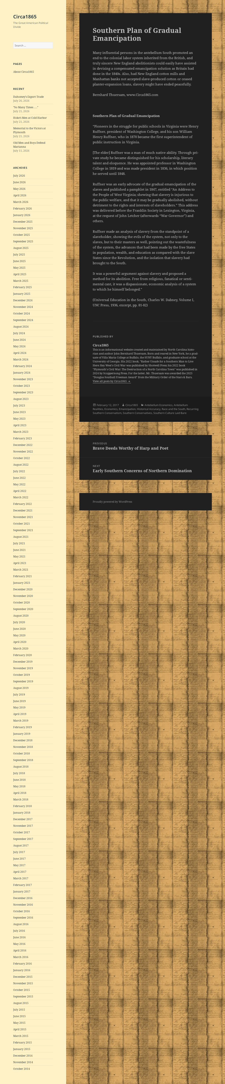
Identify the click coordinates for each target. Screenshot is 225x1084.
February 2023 (22, 438)
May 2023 (19, 418)
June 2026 (19, 182)
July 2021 (19, 543)
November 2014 (23, 1062)
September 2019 (23, 681)
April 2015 (19, 1029)
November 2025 (23, 228)
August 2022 (21, 465)
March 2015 (20, 1036)
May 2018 (19, 786)
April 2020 (19, 642)
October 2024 (21, 313)
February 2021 (22, 576)
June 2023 (19, 412)
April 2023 (19, 425)
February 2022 (22, 504)
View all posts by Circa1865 (110, 381)
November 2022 (23, 451)
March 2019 (20, 720)
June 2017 (19, 858)
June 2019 (19, 701)
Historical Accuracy (148, 409)
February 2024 (22, 366)
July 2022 (19, 471)
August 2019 (21, 688)
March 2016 (20, 957)
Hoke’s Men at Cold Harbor (30, 118)
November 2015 (23, 983)
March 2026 (20, 202)
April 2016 (19, 950)
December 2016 (23, 898)
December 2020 (23, 589)
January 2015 (21, 1049)
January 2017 (21, 891)
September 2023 (23, 392)
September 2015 (23, 996)
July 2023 (19, 405)
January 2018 (21, 812)
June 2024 (19, 340)
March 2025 (20, 281)
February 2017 (22, 885)
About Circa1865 (23, 72)
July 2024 (19, 333)
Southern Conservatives (137, 413)
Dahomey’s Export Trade (28, 97)
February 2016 (22, 963)
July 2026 (19, 175)
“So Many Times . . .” (25, 107)
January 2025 (21, 294)
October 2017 (21, 832)
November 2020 (23, 596)
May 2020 (19, 635)
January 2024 (21, 372)
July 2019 (19, 694)
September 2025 (23, 241)
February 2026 (22, 208)
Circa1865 (25, 16)
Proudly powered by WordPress (112, 502)
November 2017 (23, 826)
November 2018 (23, 747)
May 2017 (19, 865)
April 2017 (19, 872)
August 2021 (21, 537)
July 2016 (19, 931)
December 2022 (23, 445)
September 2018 (23, 760)
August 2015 (21, 1003)
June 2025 (19, 261)
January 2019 (21, 734)
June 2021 (19, 550)
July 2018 (19, 773)
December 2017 (23, 819)
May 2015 (19, 1023)
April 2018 (19, 793)
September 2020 (23, 609)
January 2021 (21, 583)
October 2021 (21, 523)
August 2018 (21, 766)
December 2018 (23, 740)
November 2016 (23, 905)
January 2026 (21, 215)
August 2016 (21, 924)
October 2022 (21, 458)
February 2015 (22, 1042)
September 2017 (23, 839)
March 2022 (20, 497)
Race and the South (173, 409)
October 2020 (21, 602)
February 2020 (22, 655)
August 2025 (21, 248)
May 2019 (19, 707)
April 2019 (19, 714)
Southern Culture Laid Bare (170, 413)
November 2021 (23, 517)
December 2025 (23, 222)
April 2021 (19, 563)
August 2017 (21, 845)
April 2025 (19, 274)
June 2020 (19, 629)
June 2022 (19, 478)
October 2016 (21, 911)
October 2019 (21, 675)
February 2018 (22, 806)
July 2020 (19, 622)
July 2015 (19, 1009)
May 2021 (19, 556)
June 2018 (19, 780)
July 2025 (19, 254)
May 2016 (19, 944)
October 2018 (21, 753)
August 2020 (21, 615)
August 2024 (21, 326)
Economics (111, 409)
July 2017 (19, 852)
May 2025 (19, 268)
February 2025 (22, 287)
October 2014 (21, 1069)
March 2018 (20, 799)
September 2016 (23, 917)
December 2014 (23, 1055)
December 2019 (23, 662)
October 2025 (21, 235)
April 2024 (19, 353)
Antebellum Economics (158, 405)
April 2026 (19, 195)
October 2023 (21, 386)
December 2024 (23, 300)
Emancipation (127, 409)
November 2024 (23, 307)
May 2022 (19, 484)
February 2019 (22, 727)
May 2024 (19, 346)
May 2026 (19, 189)
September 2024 (23, 320)
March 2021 (20, 569)
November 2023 (23, 379)
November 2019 (23, 668)
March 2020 (20, 648)
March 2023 (20, 432)
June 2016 (19, 937)
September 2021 (23, 530)
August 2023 (21, 399)
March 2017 (20, 878)
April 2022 (19, 491)
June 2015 (19, 1016)
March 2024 (20, 359)
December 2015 (23, 977)
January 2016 (21, 970)
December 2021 (23, 510)
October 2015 (21, 990)
